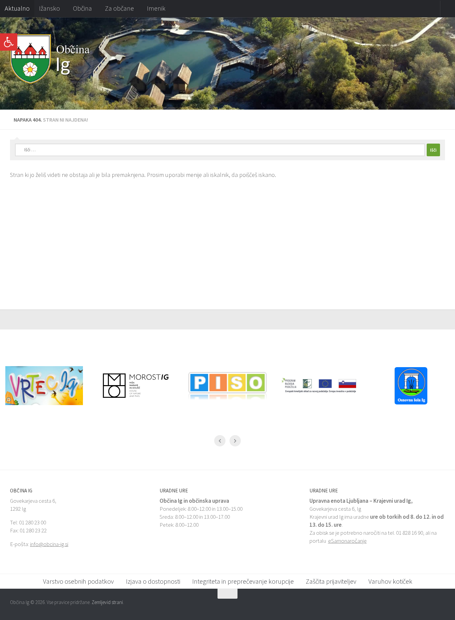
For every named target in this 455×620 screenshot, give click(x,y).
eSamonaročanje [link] (347, 540)
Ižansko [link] (49, 8)
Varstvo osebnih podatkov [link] (78, 581)
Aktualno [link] (17, 8)
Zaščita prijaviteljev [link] (331, 581)
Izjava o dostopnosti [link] (153, 581)
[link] (8, 42)
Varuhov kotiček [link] (390, 581)
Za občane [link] (119, 8)
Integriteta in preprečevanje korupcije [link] (243, 581)
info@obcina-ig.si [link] (49, 544)
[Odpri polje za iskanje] (447, 9)
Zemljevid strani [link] (107, 602)
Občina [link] (82, 8)
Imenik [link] (156, 8)
